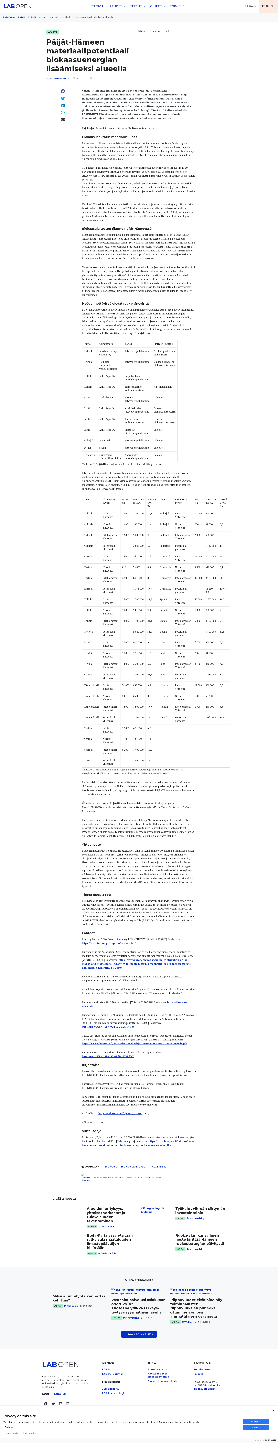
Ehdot (212, 1389)
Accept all (255, 1421)
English (268, 6)
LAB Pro (22, 17)
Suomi (46, 1394)
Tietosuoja (200, 1389)
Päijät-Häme (158, 1166)
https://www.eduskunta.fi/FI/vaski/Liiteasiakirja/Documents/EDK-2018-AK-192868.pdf (134, 1043)
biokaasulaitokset (134, 1166)
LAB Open (9, 17)
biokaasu (111, 1166)
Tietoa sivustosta (159, 1369)
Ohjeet (156, 6)
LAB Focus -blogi (113, 1393)
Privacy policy (29, 1433)
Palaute (198, 1374)
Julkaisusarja (110, 1389)
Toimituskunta (203, 1369)
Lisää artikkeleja (139, 1334)
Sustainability (60, 78)
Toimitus (177, 6)
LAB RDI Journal (112, 1374)
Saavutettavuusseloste (163, 1381)
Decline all (255, 1427)
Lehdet (116, 6)
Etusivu (96, 6)
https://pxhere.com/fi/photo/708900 (120, 1113)
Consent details (10, 1433)
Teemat (136, 6)
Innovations (107, 1226)
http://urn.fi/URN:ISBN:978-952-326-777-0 (108, 1026)
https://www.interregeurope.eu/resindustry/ (109, 943)
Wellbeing (72, 1306)
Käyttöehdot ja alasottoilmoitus (158, 1375)
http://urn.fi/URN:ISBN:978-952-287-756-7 (108, 1056)
